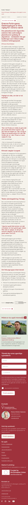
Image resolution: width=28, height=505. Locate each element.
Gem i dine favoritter (6, 308)
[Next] (25, 317)
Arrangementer (5, 447)
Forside (3, 9)
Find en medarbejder (6, 444)
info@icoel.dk (4, 493)
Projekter (3, 455)
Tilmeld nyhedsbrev (8, 393)
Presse (3, 452)
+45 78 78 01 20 (6, 490)
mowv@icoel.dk (15, 418)
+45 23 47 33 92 (15, 416)
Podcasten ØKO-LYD (6, 460)
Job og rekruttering (6, 449)
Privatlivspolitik (5, 458)
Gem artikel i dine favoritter (8, 20)
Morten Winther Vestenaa (18, 412)
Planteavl (8, 9)
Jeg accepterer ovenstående (12, 388)
